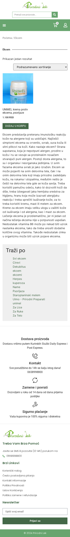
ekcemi (17, 274)
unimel (17, 303)
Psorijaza (18, 291)
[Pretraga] (55, 14)
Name (16, 287)
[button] (4, 25)
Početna (7, 38)
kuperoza (19, 283)
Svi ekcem (19, 258)
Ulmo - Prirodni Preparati (29, 299)
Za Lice (17, 307)
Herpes (17, 279)
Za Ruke (18, 311)
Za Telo (17, 315)
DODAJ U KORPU (15, 126)
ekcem (17, 270)
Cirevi (16, 262)
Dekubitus (19, 266)
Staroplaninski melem (26, 295)
